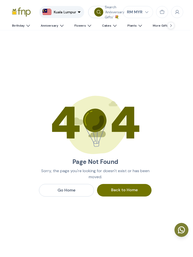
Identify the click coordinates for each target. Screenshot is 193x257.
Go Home (66, 190)
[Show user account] (177, 12)
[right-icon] (170, 25)
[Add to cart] (162, 12)
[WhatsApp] (181, 230)
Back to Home (124, 189)
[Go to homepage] (21, 12)
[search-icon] (98, 12)
